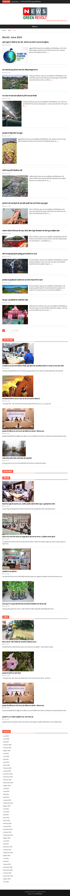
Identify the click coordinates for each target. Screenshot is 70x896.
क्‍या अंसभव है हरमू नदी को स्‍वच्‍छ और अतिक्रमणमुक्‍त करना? (20, 70)
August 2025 (6, 750)
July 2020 (6, 882)
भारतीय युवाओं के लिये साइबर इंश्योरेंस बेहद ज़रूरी (50, 21)
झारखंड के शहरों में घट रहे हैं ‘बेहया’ (11, 673)
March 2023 (6, 820)
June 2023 (6, 812)
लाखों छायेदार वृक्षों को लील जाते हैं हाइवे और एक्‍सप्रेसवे (17, 458)
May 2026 (6, 742)
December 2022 (7, 829)
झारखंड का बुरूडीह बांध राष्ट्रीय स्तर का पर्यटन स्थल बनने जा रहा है (22, 280)
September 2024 (8, 782)
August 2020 (6, 879)
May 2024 (6, 794)
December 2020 (7, 867)
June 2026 (6, 739)
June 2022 (6, 841)
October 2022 (7, 832)
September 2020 (8, 876)
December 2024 (7, 774)
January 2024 (7, 800)
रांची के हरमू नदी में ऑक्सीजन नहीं (12, 170)
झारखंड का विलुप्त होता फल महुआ (12, 133)
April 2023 (6, 817)
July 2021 (6, 858)
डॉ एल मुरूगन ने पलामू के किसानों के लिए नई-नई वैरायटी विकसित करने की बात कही (24, 604)
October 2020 (7, 873)
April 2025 (6, 762)
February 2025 (7, 768)
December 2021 (7, 847)
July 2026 (6, 736)
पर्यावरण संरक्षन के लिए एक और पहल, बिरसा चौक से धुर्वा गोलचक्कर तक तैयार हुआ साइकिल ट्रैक (31, 231)
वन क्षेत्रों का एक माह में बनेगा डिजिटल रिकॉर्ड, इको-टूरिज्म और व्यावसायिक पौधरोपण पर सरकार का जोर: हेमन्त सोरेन (33, 366)
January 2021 (7, 864)
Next (16, 330)
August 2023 (6, 806)
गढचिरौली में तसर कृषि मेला (9, 571)
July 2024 (6, 788)
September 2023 (8, 803)
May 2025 (6, 759)
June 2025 (6, 756)
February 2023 (7, 823)
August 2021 (6, 855)
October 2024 (7, 780)
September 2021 (8, 852)
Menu (36, 27)
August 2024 (6, 785)
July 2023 (6, 809)
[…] (48, 52)
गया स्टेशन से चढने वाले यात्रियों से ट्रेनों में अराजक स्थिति (19, 96)
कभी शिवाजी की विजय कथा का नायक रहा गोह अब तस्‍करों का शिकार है (21, 399)
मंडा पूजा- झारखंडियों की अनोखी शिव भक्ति (15, 300)
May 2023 (6, 815)
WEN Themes (39, 894)
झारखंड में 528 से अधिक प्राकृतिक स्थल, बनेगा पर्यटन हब (17, 717)
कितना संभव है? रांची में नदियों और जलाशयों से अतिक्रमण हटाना (19, 642)
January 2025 (7, 771)
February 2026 (7, 745)
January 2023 (7, 826)
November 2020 (7, 870)
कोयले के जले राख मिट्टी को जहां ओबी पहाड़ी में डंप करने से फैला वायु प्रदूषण (25, 203)
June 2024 (6, 791)
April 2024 (6, 797)
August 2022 (6, 838)
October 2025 (7, 747)
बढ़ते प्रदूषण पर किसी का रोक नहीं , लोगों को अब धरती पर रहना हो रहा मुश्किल (25, 42)
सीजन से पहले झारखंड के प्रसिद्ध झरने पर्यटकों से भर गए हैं (19, 254)
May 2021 (6, 861)
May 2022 (6, 844)
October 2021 (7, 849)
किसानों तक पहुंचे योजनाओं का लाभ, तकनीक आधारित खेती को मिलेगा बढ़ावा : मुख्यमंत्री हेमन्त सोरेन (28, 504)
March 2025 (6, 765)
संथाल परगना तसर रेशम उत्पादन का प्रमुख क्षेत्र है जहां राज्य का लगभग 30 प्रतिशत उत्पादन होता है (28, 537)
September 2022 (8, 835)
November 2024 (7, 777)
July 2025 (6, 753)
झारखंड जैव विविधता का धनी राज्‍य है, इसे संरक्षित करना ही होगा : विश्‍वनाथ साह (23, 431)
